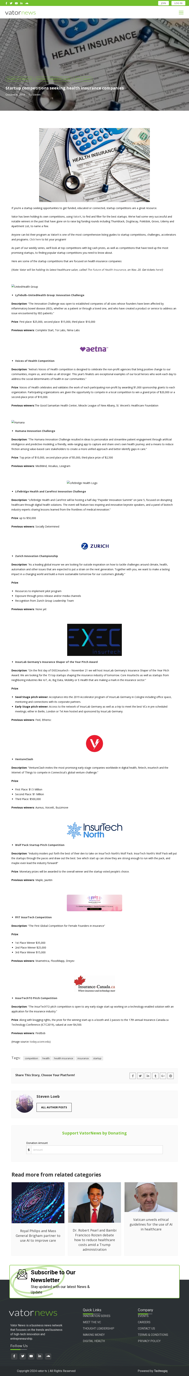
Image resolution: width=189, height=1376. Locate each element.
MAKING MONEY (94, 1335)
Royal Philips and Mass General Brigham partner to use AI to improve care (38, 1236)
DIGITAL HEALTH (94, 1341)
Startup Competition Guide (53, 78)
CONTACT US (146, 1328)
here (158, 269)
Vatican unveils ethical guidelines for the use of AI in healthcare (151, 1224)
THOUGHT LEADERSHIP (98, 1328)
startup (97, 1058)
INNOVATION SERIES (96, 1316)
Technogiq (160, 1371)
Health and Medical (19, 78)
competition (31, 1058)
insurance (83, 1058)
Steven (36, 94)
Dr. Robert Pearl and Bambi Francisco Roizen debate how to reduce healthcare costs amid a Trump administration (94, 1240)
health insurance (63, 1058)
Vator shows (83, 78)
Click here (35, 239)
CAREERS (144, 1322)
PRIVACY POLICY (149, 1341)
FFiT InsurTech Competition (33, 917)
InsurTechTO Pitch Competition (36, 998)
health (46, 1058)
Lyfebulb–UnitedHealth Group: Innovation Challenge (49, 295)
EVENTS (143, 1316)
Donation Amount (37, 1143)
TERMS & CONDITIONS (153, 1335)
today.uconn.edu (40, 1041)
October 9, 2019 (15, 94)
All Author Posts (54, 1107)
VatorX (77, 216)
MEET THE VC (92, 1322)
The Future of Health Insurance (106, 269)
